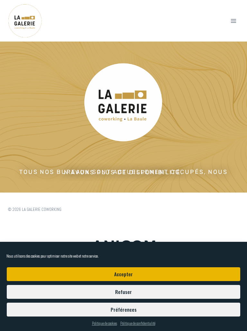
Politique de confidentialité (137, 323)
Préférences (124, 309)
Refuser (123, 291)
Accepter (123, 274)
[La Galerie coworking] (25, 21)
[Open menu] (233, 21)
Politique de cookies (104, 323)
